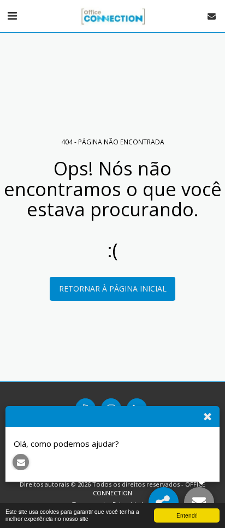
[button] (12, 15)
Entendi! (187, 515)
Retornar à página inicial (113, 288)
